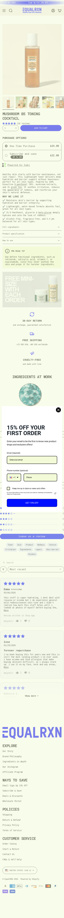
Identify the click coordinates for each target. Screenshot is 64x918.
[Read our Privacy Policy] (55, 493)
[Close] (58, 410)
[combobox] (14, 477)
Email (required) (13, 453)
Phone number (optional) (17, 471)
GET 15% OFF (32, 503)
